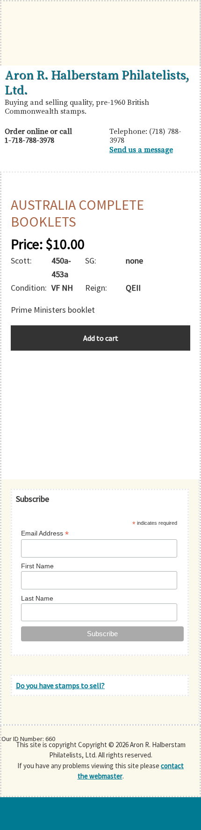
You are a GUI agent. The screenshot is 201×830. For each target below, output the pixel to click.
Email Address (45, 533)
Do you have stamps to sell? (60, 685)
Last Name (37, 598)
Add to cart (100, 338)
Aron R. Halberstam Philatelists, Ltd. (97, 82)
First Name (37, 566)
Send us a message (141, 149)
